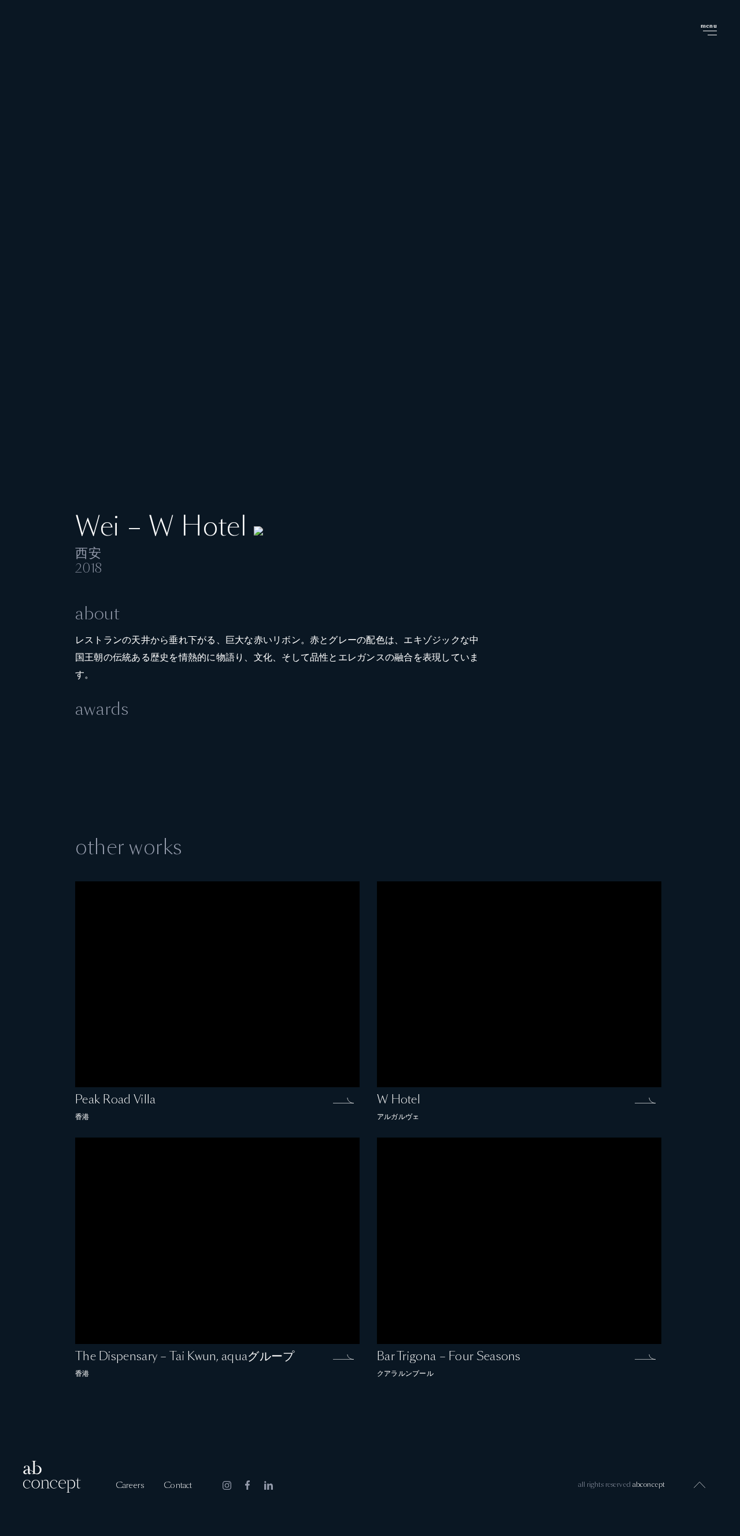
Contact (178, 1486)
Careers (130, 1486)
